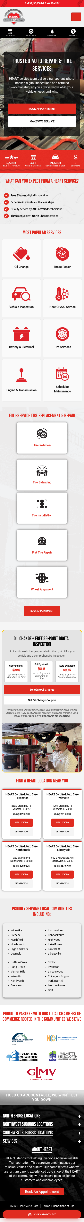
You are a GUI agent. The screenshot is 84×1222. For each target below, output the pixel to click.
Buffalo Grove (19, 962)
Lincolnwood (55, 971)
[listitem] (21, 258)
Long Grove (18, 966)
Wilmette (16, 976)
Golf (50, 990)
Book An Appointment (42, 1192)
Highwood (54, 939)
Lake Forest (55, 944)
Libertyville (54, 953)
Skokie (52, 962)
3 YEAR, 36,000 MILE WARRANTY (42, 3)
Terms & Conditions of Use (58, 1206)
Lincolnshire (55, 930)
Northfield (17, 939)
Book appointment (45, 1214)
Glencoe (16, 935)
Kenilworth (17, 980)
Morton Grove (56, 985)
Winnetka (16, 930)
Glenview (16, 985)
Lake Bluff (54, 949)
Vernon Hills (18, 971)
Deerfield (16, 953)
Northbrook (18, 944)
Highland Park (19, 949)
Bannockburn (56, 935)
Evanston (53, 966)
